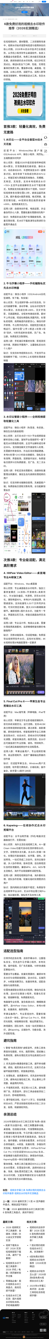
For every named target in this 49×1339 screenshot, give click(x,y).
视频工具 (25, 1312)
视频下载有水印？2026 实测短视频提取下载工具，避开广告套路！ (13, 1252)
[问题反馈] (45, 151)
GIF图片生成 (19, 1314)
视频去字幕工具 (17, 1190)
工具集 (11, 1)
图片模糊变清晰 (14, 1322)
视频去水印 (25, 1314)
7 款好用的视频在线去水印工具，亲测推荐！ (37, 1248)
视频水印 (20, 1)
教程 (23, 1)
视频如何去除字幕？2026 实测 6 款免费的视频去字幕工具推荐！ (37, 1234)
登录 (39, 1)
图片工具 (13, 1312)
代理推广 (33, 1319)
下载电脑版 (43, 1317)
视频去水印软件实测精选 (26, 1193)
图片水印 (15, 1)
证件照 (13, 1319)
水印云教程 (33, 1314)
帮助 (32, 1312)
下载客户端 (44, 1)
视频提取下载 (26, 1319)
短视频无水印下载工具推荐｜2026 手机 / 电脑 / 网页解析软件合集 (13, 1269)
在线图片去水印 (14, 1314)
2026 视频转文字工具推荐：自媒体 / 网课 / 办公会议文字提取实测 (13, 1234)
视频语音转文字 (26, 1322)
